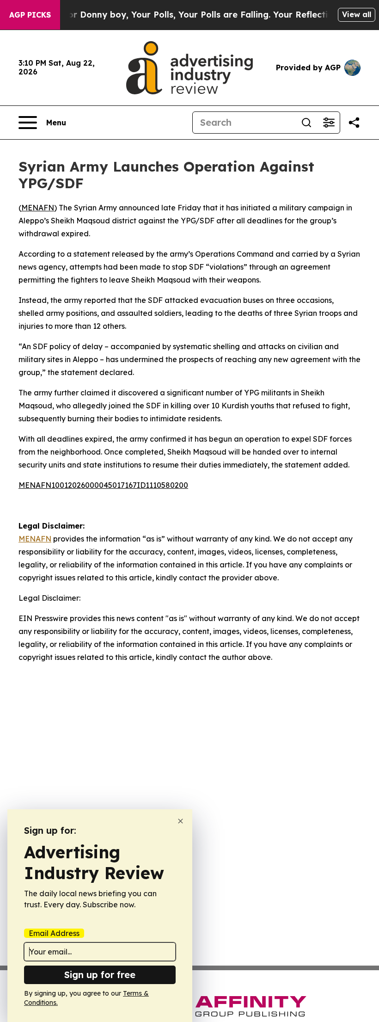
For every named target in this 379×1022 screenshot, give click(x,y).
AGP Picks (30, 14)
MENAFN (37, 207)
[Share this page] (354, 122)
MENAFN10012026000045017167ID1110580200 (103, 485)
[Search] (306, 122)
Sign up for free (99, 974)
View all (356, 14)
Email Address (54, 933)
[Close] (180, 821)
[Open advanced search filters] (329, 122)
